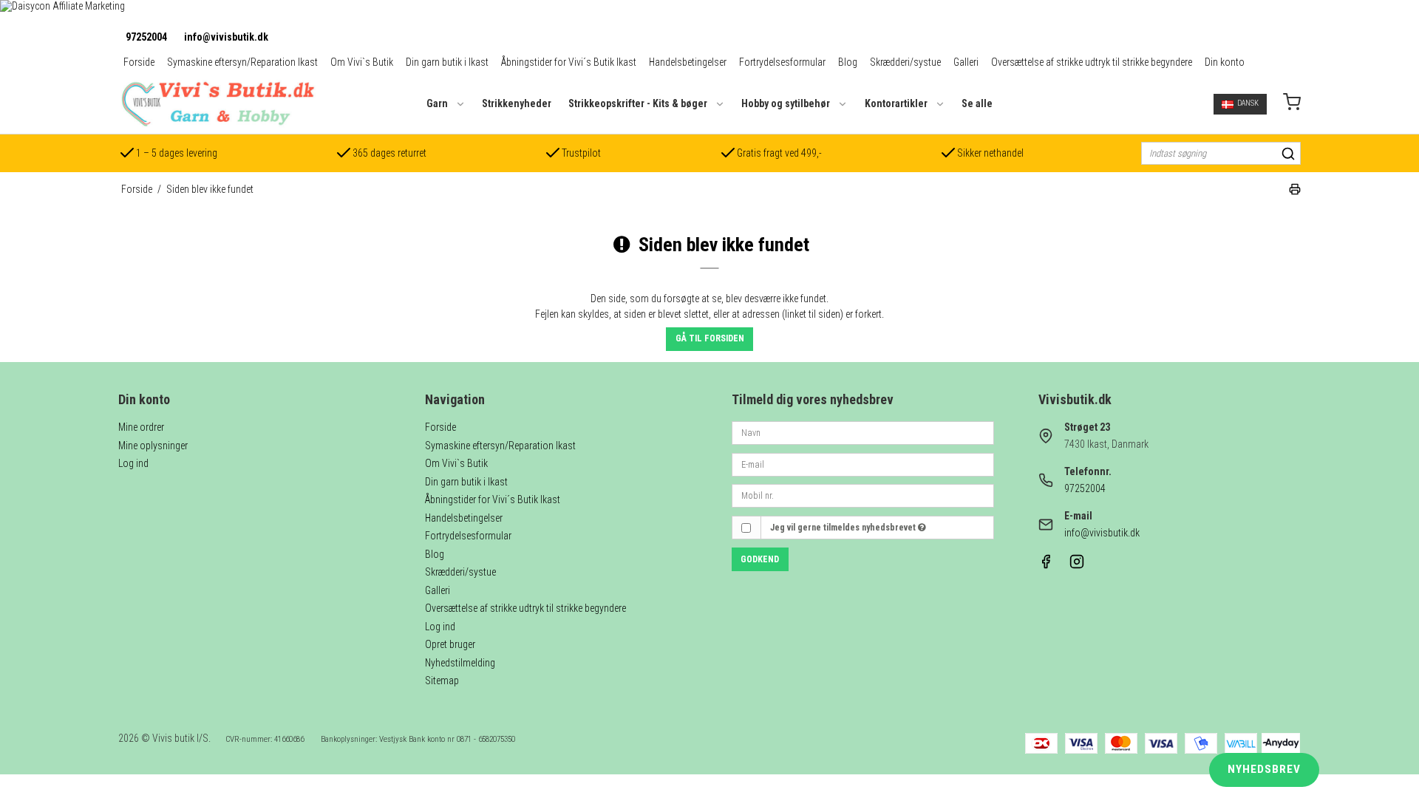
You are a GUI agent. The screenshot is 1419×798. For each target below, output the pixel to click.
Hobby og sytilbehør (785, 103)
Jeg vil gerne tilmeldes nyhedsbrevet (844, 527)
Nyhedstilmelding (460, 663)
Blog (847, 62)
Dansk (1248, 103)
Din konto (1225, 62)
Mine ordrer (141, 427)
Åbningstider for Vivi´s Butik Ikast (568, 62)
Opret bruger (450, 644)
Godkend (760, 559)
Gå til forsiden (710, 338)
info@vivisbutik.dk (226, 37)
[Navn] (863, 432)
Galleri (966, 62)
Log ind (133, 463)
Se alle (977, 103)
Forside (138, 62)
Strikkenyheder (516, 103)
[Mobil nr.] (863, 495)
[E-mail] (863, 463)
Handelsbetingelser (687, 62)
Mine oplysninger (153, 445)
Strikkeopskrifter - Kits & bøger (637, 103)
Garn (437, 103)
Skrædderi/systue (905, 62)
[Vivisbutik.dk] (217, 104)
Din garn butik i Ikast (447, 62)
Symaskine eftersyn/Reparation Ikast (242, 62)
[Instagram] (1076, 565)
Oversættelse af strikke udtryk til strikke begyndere (1091, 62)
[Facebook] (1045, 565)
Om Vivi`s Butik (361, 62)
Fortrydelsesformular (782, 62)
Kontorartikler (896, 103)
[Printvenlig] (1295, 191)
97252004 (146, 37)
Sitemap (442, 680)
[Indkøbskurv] (1292, 104)
